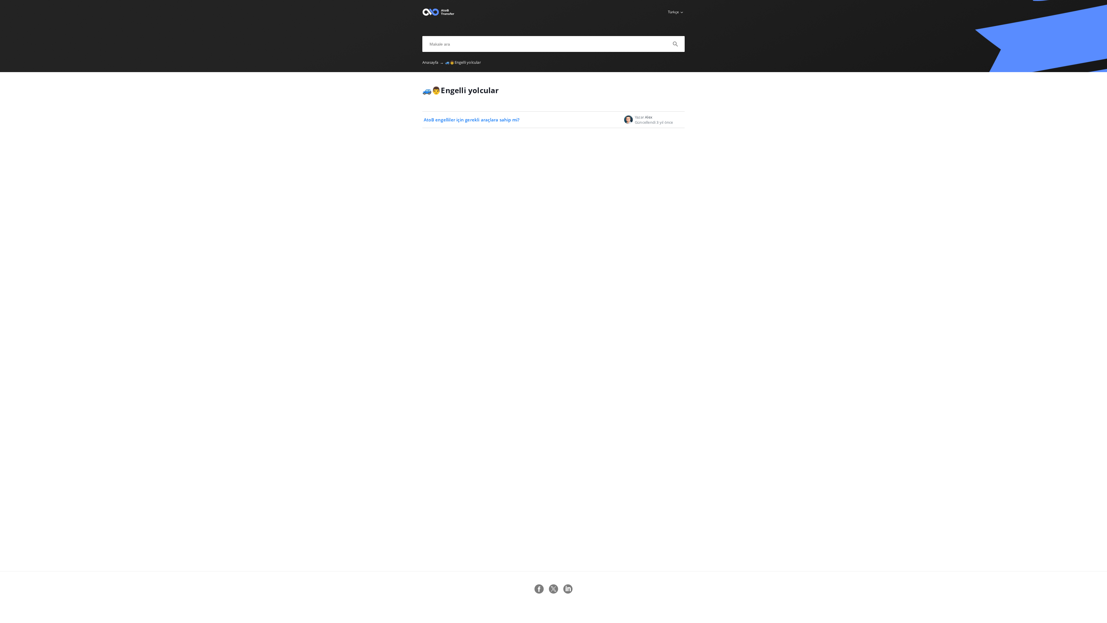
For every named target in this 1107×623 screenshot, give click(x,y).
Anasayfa (433, 62)
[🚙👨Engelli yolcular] (438, 15)
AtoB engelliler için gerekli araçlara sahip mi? (471, 120)
